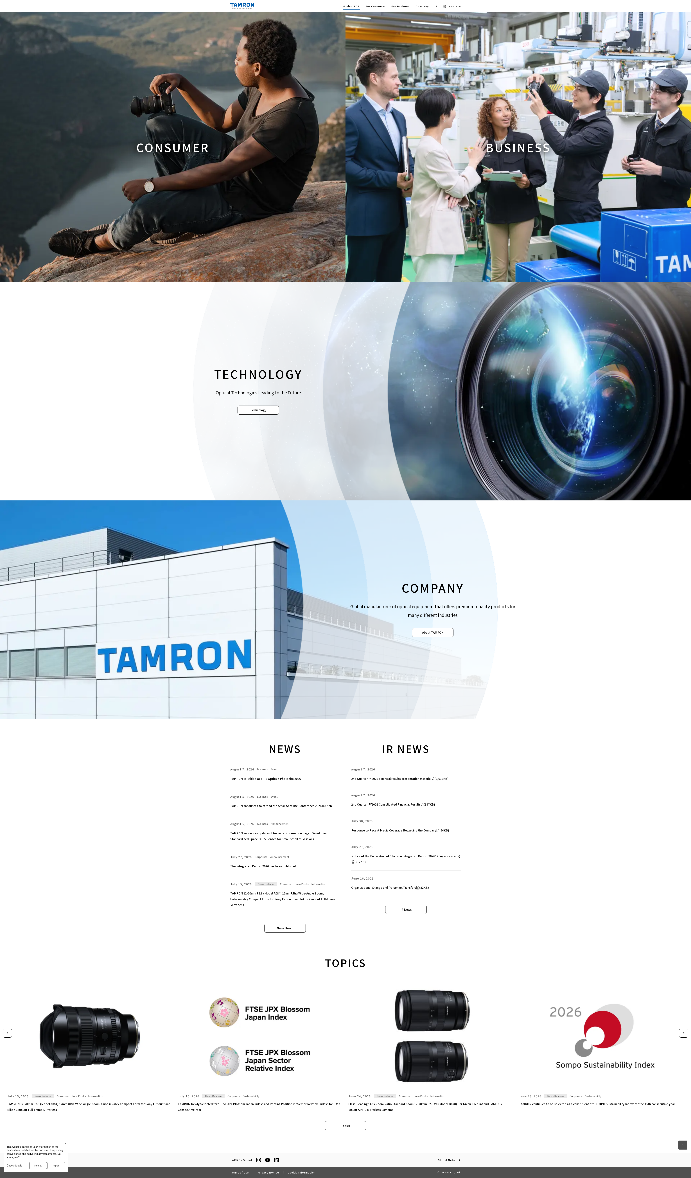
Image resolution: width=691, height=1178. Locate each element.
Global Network (449, 1160)
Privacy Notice (268, 1172)
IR (436, 6)
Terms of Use (239, 1172)
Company (422, 6)
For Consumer (375, 6)
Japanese (453, 6)
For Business (400, 6)
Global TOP (351, 6)
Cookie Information (302, 1172)
